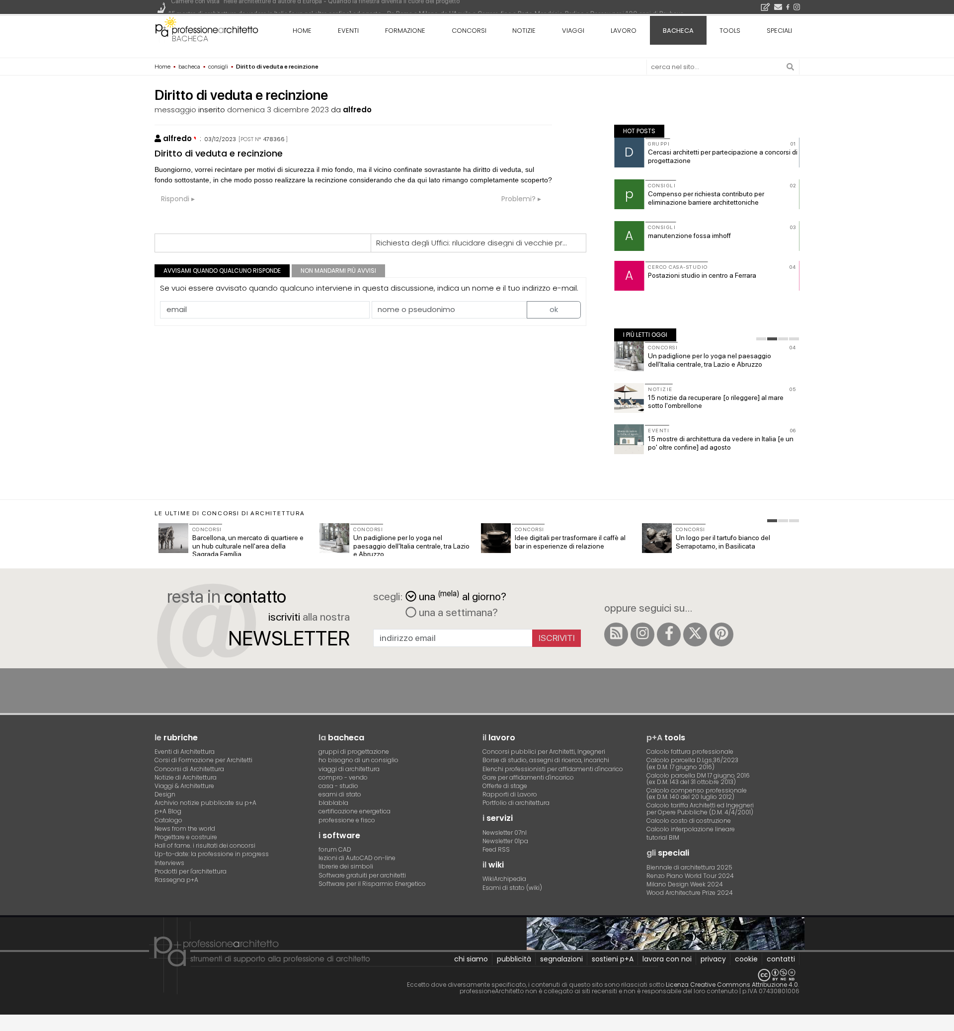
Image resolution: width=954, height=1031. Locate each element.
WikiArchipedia (504, 878)
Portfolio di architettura (516, 802)
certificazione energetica (354, 811)
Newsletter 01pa (505, 841)
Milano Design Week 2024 (684, 884)
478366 (274, 139)
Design (165, 794)
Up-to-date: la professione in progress (212, 854)
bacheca (190, 38)
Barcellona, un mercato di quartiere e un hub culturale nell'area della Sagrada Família (248, 546)
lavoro (623, 30)
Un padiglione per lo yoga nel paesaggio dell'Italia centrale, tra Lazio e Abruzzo (709, 360)
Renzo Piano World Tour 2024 (690, 876)
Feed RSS (496, 849)
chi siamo (471, 959)
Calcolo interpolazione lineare (690, 829)
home (302, 30)
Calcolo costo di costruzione (688, 820)
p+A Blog (168, 811)
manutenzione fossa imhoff (689, 235)
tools (729, 30)
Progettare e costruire (186, 837)
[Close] (6, 1026)
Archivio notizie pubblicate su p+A (205, 802)
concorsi (469, 30)
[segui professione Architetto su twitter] (695, 634)
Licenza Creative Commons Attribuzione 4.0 (732, 984)
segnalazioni (561, 959)
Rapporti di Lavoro (509, 794)
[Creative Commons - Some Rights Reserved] (477, 975)
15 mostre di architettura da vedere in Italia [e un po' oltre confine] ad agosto (721, 443)
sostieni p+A (613, 959)
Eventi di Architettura (185, 751)
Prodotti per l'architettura (191, 871)
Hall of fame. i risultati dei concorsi (205, 845)
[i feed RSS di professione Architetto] (616, 634)
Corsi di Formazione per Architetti (203, 760)
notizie (524, 30)
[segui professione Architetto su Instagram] (642, 634)
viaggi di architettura (349, 769)
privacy (713, 959)
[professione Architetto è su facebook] (669, 634)
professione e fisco (346, 820)
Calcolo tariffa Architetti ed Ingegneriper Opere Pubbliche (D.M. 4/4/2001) (700, 808)
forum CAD (334, 849)
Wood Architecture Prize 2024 (689, 892)
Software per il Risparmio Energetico (372, 883)
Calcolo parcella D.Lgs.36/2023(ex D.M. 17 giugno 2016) (692, 763)
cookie (746, 959)
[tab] (761, 338)
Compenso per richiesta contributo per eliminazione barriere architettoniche (706, 198)
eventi (348, 30)
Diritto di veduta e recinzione (219, 153)
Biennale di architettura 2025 (689, 867)
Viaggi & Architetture (184, 786)
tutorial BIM (662, 837)
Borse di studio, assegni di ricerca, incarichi (545, 760)
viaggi (573, 30)
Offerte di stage (504, 786)
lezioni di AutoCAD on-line (357, 858)
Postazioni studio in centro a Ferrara (702, 275)
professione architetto (206, 29)
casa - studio (338, 786)
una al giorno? (462, 595)
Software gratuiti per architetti (362, 875)
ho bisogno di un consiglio (358, 760)
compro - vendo (343, 777)
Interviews (169, 863)
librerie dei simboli (345, 866)
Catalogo (168, 820)
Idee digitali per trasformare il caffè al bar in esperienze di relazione (570, 542)
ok (554, 309)
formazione (405, 30)
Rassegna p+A (176, 879)
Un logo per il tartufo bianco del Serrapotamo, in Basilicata (723, 542)
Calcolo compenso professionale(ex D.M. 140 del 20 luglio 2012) (696, 793)
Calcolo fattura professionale (689, 751)
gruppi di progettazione (353, 751)
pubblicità (514, 959)
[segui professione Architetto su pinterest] (721, 634)
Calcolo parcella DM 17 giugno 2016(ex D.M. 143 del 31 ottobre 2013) (698, 778)
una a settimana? (457, 612)
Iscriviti (557, 638)
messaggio (175, 109)
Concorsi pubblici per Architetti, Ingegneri (543, 751)
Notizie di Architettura (186, 777)
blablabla (333, 802)
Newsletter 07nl (504, 832)
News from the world (185, 828)
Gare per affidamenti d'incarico (528, 777)
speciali (779, 30)
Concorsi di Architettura (189, 769)
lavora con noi (667, 959)
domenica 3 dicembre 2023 (278, 109)
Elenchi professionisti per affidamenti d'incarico (552, 769)
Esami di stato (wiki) (512, 887)
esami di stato (339, 794)
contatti (781, 959)
